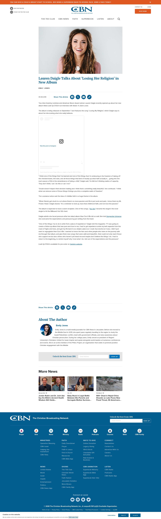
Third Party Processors (91, 510)
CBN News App (46, 488)
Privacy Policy (56, 510)
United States (45, 470)
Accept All (135, 515)
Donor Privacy (66, 510)
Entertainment (45, 482)
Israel (42, 476)
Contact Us (138, 7)
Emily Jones (44, 88)
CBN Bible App (67, 459)
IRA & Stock (87, 450)
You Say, (92, 209)
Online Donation (89, 443)
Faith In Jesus (67, 450)
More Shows (66, 484)
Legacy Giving (88, 446)
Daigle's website (76, 244)
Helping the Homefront (44, 451)
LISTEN (100, 18)
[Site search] (119, 20)
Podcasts (108, 473)
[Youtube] (72, 500)
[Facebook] (72, 97)
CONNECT (109, 440)
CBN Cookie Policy (77, 510)
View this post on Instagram (48, 146)
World (42, 473)
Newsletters (109, 443)
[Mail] (83, 97)
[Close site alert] (150, 2)
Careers (108, 453)
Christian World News (68, 474)
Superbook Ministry (90, 470)
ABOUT (110, 18)
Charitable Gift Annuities (88, 454)
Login (149, 7)
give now (143, 11)
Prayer (64, 446)
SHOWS (65, 466)
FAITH (75, 18)
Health (42, 479)
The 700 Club (48, 18)
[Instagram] (83, 500)
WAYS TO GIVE (89, 440)
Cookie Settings (111, 515)
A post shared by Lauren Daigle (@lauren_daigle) (53, 172)
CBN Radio (109, 470)
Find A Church (67, 453)
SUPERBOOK (88, 18)
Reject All (123, 515)
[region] (80, 515)
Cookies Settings (106, 510)
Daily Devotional (68, 443)
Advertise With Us (112, 450)
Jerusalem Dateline (69, 481)
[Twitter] (78, 97)
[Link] (89, 97)
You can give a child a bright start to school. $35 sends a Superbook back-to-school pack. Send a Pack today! (60, 2)
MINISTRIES (45, 440)
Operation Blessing (47, 443)
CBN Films (44, 455)
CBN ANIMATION (90, 466)
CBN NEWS (63, 18)
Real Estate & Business (88, 459)
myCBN (115, 510)
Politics (43, 485)
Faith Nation (66, 478)
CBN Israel (44, 446)
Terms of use (46, 510)
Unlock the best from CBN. (64, 356)
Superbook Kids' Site (91, 478)
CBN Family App (68, 487)
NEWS (42, 466)
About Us (108, 456)
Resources (66, 456)
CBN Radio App (111, 476)
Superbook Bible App (89, 474)
